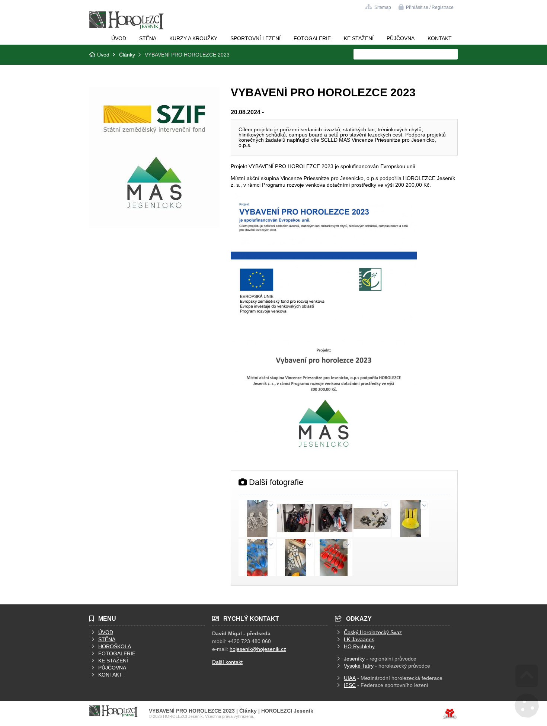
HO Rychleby (359, 646)
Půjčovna (401, 38)
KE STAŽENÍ (113, 661)
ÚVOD (105, 632)
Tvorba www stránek (450, 713)
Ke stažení (359, 38)
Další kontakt (227, 662)
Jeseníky (354, 659)
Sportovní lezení (255, 38)
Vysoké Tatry (359, 666)
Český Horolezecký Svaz (373, 632)
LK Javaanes (359, 639)
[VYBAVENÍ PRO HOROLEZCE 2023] (154, 226)
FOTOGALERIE (116, 653)
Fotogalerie (312, 38)
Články (127, 54)
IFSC (350, 685)
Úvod (126, 20)
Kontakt (440, 38)
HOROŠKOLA (114, 646)
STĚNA (106, 639)
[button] (426, 7)
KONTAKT (110, 675)
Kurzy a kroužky (193, 38)
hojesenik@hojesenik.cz (258, 649)
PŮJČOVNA (112, 668)
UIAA (350, 678)
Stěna (147, 38)
